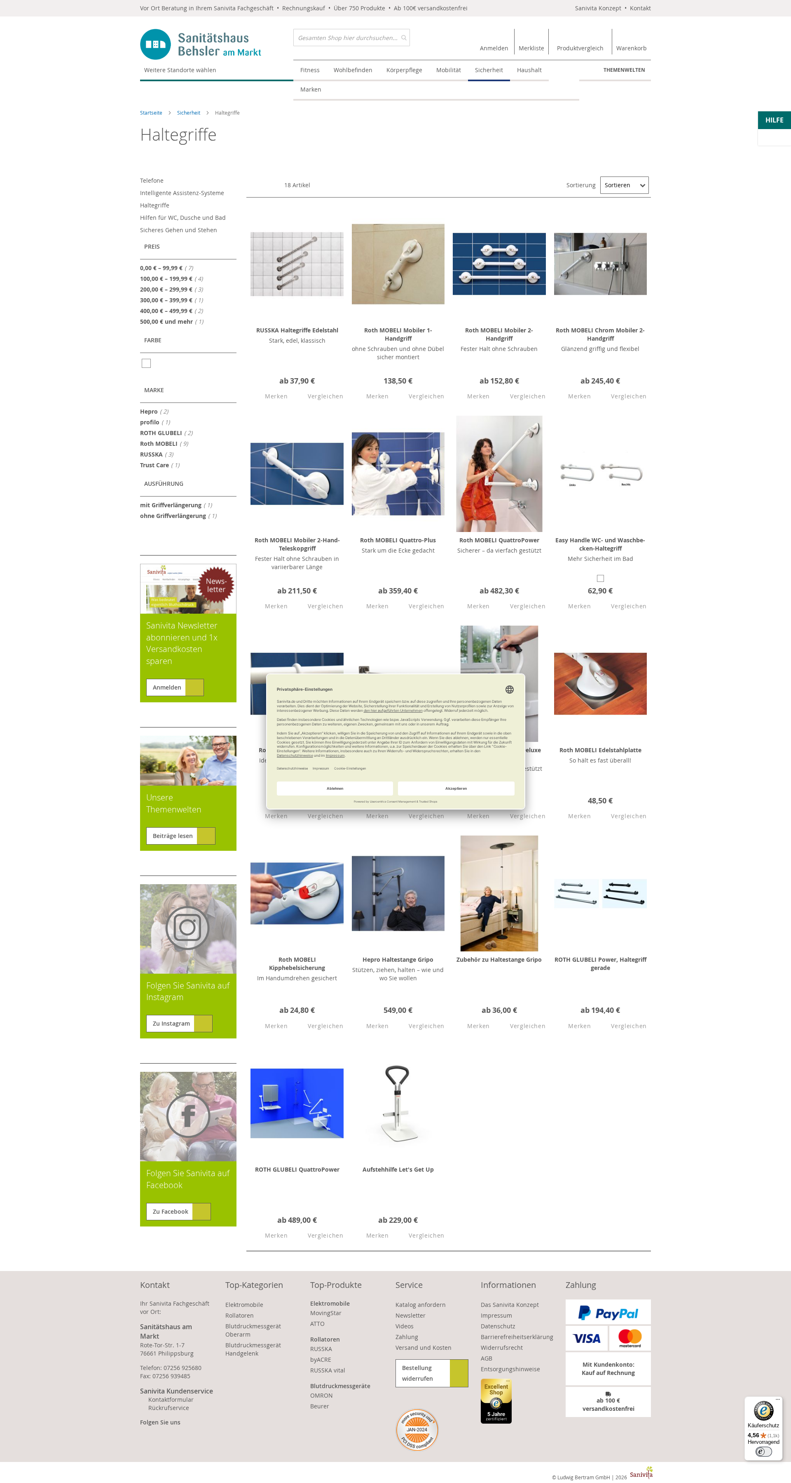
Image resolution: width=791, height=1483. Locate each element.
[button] (269, 396)
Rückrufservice (168, 1408)
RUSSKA (159, 454)
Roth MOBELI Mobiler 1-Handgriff (398, 334)
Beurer (319, 1406)
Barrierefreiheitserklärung (517, 1337)
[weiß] (147, 363)
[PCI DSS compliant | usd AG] (417, 1430)
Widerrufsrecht (502, 1347)
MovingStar (326, 1313)
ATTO (317, 1324)
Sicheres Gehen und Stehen (178, 230)
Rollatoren (239, 1315)
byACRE (320, 1359)
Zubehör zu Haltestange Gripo (499, 959)
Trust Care (162, 465)
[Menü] (778, 1401)
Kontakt (640, 8)
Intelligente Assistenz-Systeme (182, 193)
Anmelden (167, 687)
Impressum (496, 1315)
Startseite (152, 112)
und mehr (174, 321)
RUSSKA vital (327, 1370)
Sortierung (581, 185)
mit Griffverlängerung (178, 505)
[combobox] (351, 37)
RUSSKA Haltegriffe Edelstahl (297, 330)
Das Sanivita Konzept (510, 1305)
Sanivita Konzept (598, 8)
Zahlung (407, 1337)
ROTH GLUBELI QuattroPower (297, 1169)
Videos (405, 1326)
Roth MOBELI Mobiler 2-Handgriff (499, 334)
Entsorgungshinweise (510, 1369)
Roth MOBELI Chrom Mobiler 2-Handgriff (600, 334)
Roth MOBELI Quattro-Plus (398, 540)
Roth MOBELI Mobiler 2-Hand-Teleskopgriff (297, 544)
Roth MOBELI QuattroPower (499, 540)
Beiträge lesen (173, 836)
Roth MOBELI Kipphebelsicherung (297, 964)
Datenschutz (498, 1326)
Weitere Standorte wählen (180, 70)
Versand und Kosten (424, 1347)
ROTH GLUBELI (168, 432)
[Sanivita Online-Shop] (216, 44)
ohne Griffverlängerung (180, 515)
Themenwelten (624, 69)
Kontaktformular (171, 1399)
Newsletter (411, 1315)
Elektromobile (244, 1305)
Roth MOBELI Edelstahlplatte (600, 750)
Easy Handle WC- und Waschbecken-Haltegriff (600, 544)
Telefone (152, 180)
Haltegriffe (154, 205)
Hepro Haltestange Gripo (398, 959)
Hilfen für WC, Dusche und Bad (183, 217)
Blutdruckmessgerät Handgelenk (253, 1349)
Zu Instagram (171, 1023)
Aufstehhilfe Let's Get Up (398, 1169)
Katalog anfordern (421, 1305)
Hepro (156, 411)
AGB (486, 1358)
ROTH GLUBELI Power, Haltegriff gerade (600, 964)
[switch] (764, 1452)
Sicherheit (189, 112)
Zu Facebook (170, 1211)
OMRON (321, 1395)
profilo (157, 422)
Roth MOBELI (166, 443)
